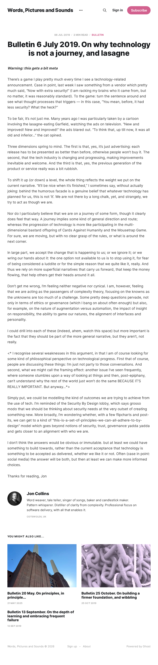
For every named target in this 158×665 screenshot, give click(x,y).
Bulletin (98, 34)
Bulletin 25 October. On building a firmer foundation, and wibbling (110, 595)
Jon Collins (38, 493)
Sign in (117, 10)
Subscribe (139, 10)
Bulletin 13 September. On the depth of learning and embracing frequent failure (40, 616)
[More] (81, 10)
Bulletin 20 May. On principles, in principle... (35, 595)
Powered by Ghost (139, 646)
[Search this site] (105, 10)
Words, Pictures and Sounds (40, 10)
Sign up (72, 646)
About (87, 646)
